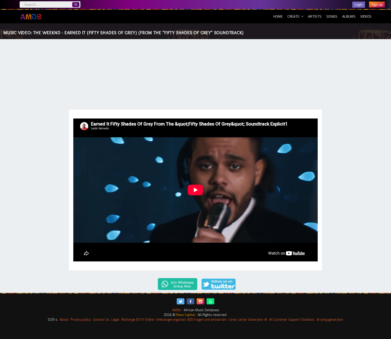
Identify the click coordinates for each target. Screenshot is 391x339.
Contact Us (101, 320)
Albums (348, 16)
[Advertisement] (195, 75)
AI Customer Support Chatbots (292, 320)
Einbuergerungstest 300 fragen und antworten (191, 320)
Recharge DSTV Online (137, 320)
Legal (115, 320)
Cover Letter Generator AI (248, 320)
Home (278, 16)
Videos (366, 16)
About (64, 320)
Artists (315, 16)
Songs (331, 16)
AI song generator (330, 320)
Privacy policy (80, 320)
